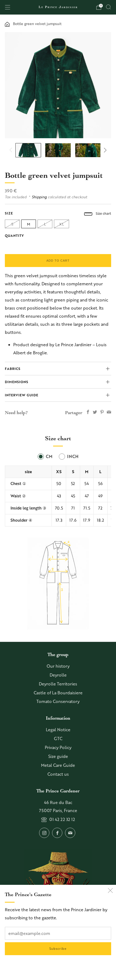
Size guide (58, 756)
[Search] (108, 7)
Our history (58, 666)
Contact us (58, 774)
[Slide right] (104, 150)
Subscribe (58, 948)
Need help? (16, 412)
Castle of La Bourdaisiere (58, 693)
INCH (73, 456)
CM (49, 456)
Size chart (103, 213)
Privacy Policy (58, 747)
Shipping (39, 196)
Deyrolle (58, 675)
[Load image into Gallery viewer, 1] (28, 150)
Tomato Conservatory (58, 701)
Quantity (14, 235)
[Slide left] (11, 150)
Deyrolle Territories (58, 684)
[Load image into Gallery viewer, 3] (88, 150)
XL (61, 224)
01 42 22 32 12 (62, 819)
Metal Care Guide (58, 765)
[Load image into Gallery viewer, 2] (58, 150)
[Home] (7, 23)
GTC (58, 738)
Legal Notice (58, 730)
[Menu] (7, 7)
